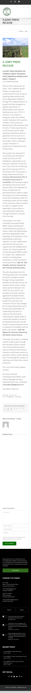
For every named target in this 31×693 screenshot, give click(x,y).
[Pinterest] (19, 676)
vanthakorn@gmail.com (12, 599)
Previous (21, 31)
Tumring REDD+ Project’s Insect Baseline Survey (15, 656)
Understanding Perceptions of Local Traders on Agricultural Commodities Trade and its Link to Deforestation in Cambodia (17, 635)
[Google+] (22, 676)
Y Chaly (6, 395)
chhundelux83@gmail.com (13, 384)
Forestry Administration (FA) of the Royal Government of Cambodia (15, 179)
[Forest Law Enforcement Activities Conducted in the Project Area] (5, 618)
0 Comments (18, 396)
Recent (22, 610)
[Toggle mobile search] (24, 7)
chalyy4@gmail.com (11, 589)
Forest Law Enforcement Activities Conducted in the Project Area (16, 617)
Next (26, 31)
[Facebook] (9, 676)
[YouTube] (14, 676)
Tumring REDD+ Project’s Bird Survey (12, 651)
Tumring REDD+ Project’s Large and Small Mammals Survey (14, 662)
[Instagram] (11, 676)
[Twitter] (16, 676)
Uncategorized (10, 396)
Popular (9, 610)
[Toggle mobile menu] (27, 7)
